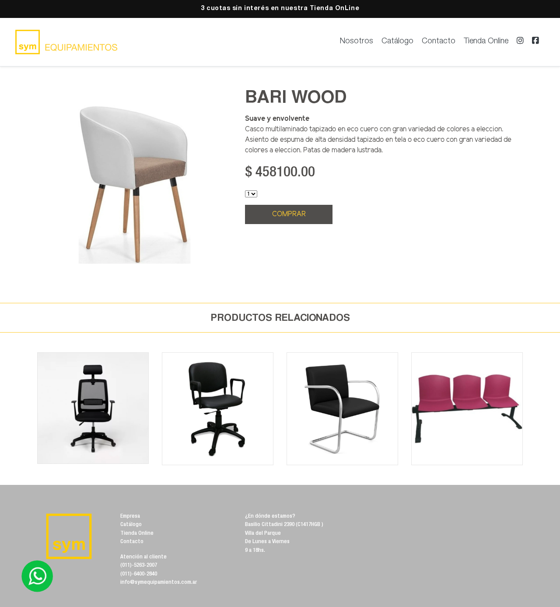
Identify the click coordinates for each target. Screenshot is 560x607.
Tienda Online (486, 42)
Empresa (130, 516)
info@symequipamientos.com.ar (158, 583)
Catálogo (397, 42)
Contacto (438, 42)
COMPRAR (289, 214)
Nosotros (356, 42)
